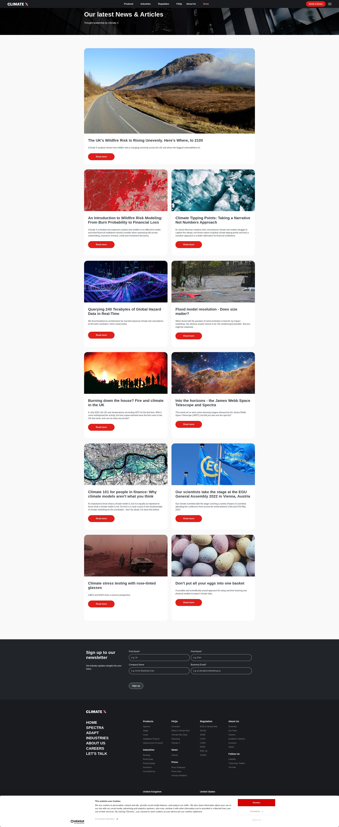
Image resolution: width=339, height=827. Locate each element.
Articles (174, 755)
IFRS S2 (203, 751)
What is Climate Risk (180, 730)
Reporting (175, 739)
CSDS (203, 739)
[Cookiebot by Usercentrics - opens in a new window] (77, 822)
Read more (101, 157)
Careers (95, 748)
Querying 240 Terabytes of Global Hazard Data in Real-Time (124, 311)
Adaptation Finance (151, 739)
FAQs (179, 4)
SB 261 (203, 730)
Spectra (95, 728)
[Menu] (329, 4)
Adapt (92, 733)
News (206, 4)
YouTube (232, 767)
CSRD (203, 743)
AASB (202, 735)
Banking (146, 755)
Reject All (256, 820)
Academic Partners (236, 739)
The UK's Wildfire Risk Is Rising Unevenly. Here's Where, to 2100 (145, 140)
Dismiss (256, 802)
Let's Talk (96, 754)
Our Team (232, 730)
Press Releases (178, 767)
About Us (191, 4)
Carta (145, 735)
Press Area (176, 771)
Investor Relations (179, 775)
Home (91, 722)
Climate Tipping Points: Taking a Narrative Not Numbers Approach (212, 220)
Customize (255, 811)
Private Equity (149, 763)
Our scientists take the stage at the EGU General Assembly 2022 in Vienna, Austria (212, 494)
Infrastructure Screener (153, 743)
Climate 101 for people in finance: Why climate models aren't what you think (122, 494)
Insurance (147, 767)
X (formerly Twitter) (236, 763)
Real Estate (148, 759)
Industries (146, 4)
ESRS (202, 747)
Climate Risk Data (179, 735)
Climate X (175, 743)
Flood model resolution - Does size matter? (206, 311)
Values (231, 747)
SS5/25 (203, 755)
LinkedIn (232, 759)
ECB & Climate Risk (209, 726)
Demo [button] (316, 4)
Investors (232, 743)
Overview (175, 726)
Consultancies (149, 771)
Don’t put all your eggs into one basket (209, 583)
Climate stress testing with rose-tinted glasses (122, 585)
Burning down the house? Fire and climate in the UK (126, 403)
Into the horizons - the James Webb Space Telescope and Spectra (212, 403)
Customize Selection (104, 819)
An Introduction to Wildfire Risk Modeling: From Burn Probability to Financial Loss (125, 220)
